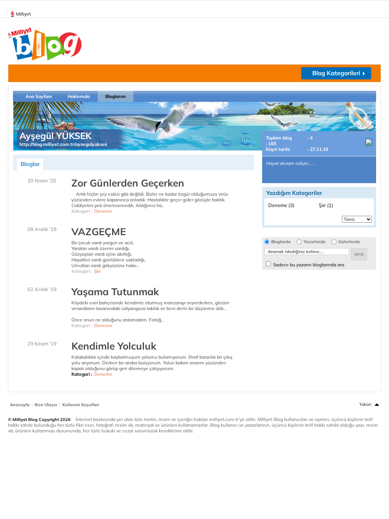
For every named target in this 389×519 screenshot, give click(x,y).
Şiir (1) (326, 205)
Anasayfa (20, 404)
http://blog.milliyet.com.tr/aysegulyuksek (63, 144)
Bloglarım (115, 96)
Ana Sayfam (38, 96)
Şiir (97, 271)
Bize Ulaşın (46, 404)
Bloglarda (281, 241)
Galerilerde (349, 241)
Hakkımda (79, 96)
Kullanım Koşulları (80, 404)
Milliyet (23, 14)
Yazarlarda (315, 241)
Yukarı (365, 404)
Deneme (103, 211)
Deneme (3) (281, 205)
